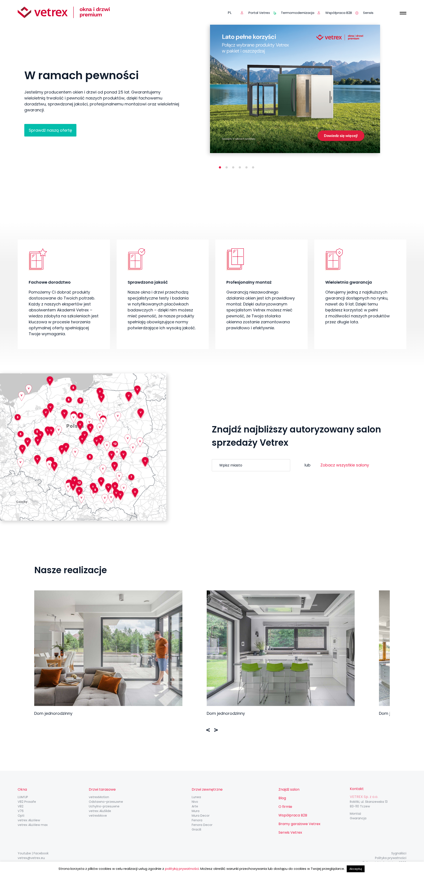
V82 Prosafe (27, 801)
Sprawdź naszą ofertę (50, 130)
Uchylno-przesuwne (104, 806)
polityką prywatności (182, 868)
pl (229, 12)
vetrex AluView (29, 820)
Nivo (195, 801)
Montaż (355, 813)
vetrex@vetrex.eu (31, 858)
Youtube (24, 853)
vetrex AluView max (33, 825)
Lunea (196, 797)
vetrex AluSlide (100, 811)
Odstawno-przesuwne (106, 801)
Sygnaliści (398, 853)
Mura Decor (201, 815)
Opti (21, 815)
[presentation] (208, 730)
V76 (21, 811)
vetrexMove (98, 815)
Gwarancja (358, 818)
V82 (20, 806)
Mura (195, 811)
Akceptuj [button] (355, 869)
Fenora (197, 820)
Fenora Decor (202, 825)
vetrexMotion (99, 797)
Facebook (41, 853)
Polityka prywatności (390, 858)
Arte (195, 806)
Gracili (196, 829)
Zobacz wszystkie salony (344, 465)
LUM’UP (23, 797)
